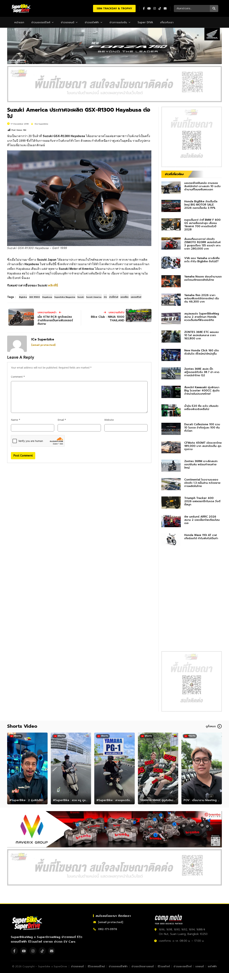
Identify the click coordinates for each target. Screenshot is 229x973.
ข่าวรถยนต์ (67, 22)
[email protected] (43, 345)
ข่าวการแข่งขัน (118, 22)
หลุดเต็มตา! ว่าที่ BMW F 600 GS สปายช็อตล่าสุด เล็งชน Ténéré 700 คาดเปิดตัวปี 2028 (202, 224)
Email (62, 420)
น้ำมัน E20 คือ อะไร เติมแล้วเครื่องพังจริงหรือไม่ (201, 407)
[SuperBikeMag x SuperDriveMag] (28, 923)
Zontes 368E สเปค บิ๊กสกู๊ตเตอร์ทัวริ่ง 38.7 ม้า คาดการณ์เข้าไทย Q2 (201, 372)
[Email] (51, 950)
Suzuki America (93, 297)
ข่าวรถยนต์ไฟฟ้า (118, 966)
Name (15, 420)
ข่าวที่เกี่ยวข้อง (174, 174)
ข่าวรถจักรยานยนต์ (142, 966)
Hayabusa (47, 297)
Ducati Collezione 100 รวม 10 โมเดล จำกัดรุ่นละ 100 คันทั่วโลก (202, 427)
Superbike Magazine (64, 297)
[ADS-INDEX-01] (114, 84)
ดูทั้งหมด (211, 726)
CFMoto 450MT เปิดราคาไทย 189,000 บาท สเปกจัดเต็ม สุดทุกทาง (203, 446)
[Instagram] (32, 950)
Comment (18, 377)
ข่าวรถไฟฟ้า (92, 22)
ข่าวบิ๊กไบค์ (113, 297)
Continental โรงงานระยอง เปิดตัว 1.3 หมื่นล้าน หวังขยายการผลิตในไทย (202, 483)
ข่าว (105, 297)
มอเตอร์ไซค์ (136, 297)
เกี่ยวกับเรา (167, 22)
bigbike (23, 297)
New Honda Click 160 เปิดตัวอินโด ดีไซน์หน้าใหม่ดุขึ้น (201, 352)
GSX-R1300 (34, 297)
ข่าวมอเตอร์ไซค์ (40, 22)
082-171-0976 (107, 929)
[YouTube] (23, 950)
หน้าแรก (19, 22)
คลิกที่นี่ (53, 285)
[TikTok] (42, 950)
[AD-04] (191, 137)
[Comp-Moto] (168, 919)
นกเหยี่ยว (124, 297)
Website (109, 420)
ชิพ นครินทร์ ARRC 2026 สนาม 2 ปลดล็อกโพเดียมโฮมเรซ (202, 520)
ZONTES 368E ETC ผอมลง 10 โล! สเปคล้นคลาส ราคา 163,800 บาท (201, 335)
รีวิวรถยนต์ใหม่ (96, 966)
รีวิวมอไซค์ (164, 966)
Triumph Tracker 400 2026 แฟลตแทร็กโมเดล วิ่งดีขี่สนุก (202, 501)
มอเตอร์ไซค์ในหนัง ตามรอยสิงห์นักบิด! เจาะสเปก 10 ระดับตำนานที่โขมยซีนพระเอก (202, 186)
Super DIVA (145, 22)
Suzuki (80, 297)
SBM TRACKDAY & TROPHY (114, 8)
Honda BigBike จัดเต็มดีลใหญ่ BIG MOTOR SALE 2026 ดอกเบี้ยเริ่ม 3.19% (200, 204)
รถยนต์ (199, 966)
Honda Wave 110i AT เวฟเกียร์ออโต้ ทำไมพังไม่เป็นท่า (201, 536)
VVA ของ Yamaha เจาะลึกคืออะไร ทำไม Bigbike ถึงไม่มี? (202, 259)
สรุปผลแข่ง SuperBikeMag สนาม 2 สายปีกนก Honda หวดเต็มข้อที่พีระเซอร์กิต (201, 317)
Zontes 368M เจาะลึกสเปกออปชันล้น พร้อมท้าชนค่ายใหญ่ (201, 464)
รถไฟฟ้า (212, 966)
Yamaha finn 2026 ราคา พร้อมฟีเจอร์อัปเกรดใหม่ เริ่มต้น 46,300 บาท (201, 298)
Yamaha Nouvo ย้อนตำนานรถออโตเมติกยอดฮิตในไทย (203, 278)
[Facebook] (14, 950)
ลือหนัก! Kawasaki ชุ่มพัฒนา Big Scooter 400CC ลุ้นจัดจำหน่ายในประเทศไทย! (202, 390)
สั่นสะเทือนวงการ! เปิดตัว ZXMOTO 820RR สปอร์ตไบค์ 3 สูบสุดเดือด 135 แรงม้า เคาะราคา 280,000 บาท (202, 244)
